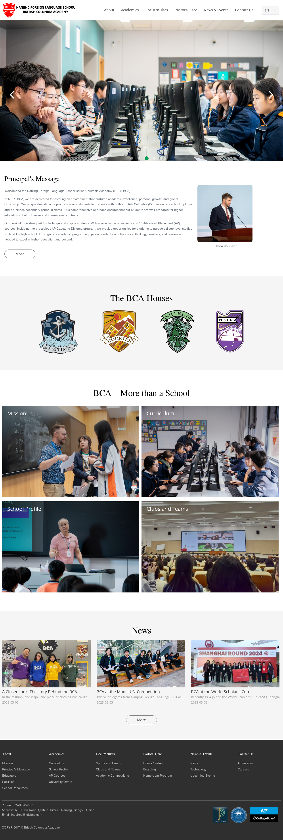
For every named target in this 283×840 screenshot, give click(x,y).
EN (267, 10)
